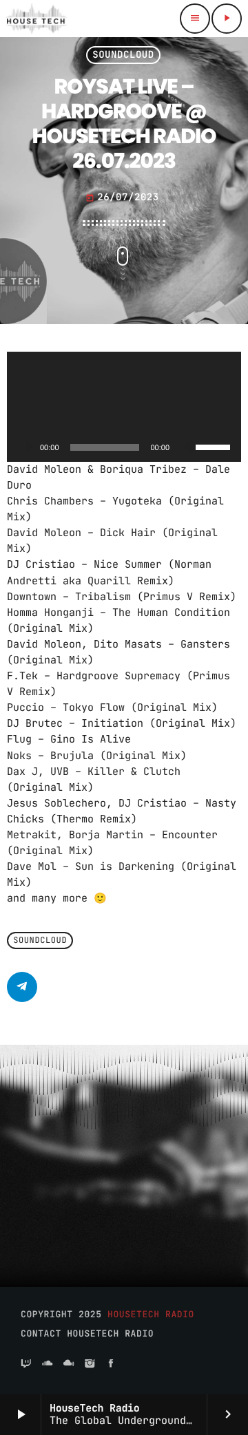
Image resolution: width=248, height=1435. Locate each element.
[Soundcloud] (47, 1364)
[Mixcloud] (68, 1364)
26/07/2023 (122, 197)
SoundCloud (123, 55)
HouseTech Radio (150, 1314)
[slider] (215, 446)
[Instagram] (89, 1364)
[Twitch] (26, 1364)
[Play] (29, 447)
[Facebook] (110, 1364)
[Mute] (189, 447)
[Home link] (36, 18)
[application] (124, 407)
